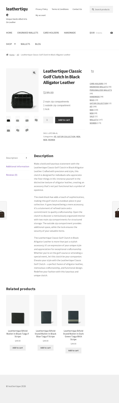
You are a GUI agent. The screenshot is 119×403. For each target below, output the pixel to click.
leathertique (17, 11)
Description (12, 157)
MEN (78, 136)
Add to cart (64, 119)
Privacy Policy (42, 9)
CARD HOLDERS (51, 32)
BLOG (38, 44)
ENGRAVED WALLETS (27, 32)
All (18, 54)
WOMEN (51, 139)
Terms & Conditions (60, 9)
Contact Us (77, 9)
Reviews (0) (11, 174)
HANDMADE (70, 32)
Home (12, 54)
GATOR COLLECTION (66, 136)
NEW (45, 139)
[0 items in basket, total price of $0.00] (92, 71)
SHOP (9, 44)
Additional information (17, 166)
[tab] (17, 158)
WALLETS (25, 44)
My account (41, 15)
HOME (9, 32)
